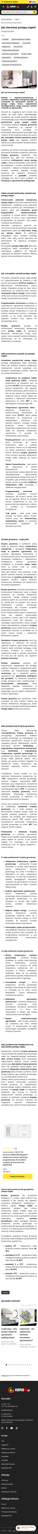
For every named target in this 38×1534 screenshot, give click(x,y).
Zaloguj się (5, 1375)
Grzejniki (5, 39)
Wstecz (5, 1293)
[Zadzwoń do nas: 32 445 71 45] (28, 6)
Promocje (4, 1480)
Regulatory (6, 47)
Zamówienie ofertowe (8, 1492)
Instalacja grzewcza (9, 61)
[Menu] (3, 7)
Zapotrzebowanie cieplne (21, 39)
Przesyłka (4, 1460)
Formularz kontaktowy (9, 1512)
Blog (16, 19)
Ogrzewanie (6, 57)
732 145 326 (5, 1406)
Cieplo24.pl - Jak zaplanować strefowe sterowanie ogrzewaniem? (27, 1335)
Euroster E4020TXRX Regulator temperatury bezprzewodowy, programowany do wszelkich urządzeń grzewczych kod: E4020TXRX (15, 1160)
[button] (31, 6)
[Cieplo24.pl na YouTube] (32, 1)
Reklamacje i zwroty (8, 1449)
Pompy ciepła (26, 54)
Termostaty (17, 47)
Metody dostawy (7, 1484)
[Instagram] (2, 1428)
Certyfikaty (5, 1456)
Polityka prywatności (8, 1453)
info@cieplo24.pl (6, 1410)
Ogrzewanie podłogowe (10, 43)
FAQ (2, 1441)
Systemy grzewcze (21, 57)
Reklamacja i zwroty (8, 1508)
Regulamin (4, 1445)
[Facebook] (6, 1428)
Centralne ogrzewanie (10, 54)
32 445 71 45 (5, 1404)
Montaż (4, 1488)
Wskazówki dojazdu (8, 1464)
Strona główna (6, 19)
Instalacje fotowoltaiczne (11, 65)
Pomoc (3, 1504)
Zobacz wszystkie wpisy (28, 1305)
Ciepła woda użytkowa (10, 50)
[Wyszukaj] (35, 12)
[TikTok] (17, 1428)
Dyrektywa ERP (6, 1468)
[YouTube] (11, 1428)
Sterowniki (26, 43)
